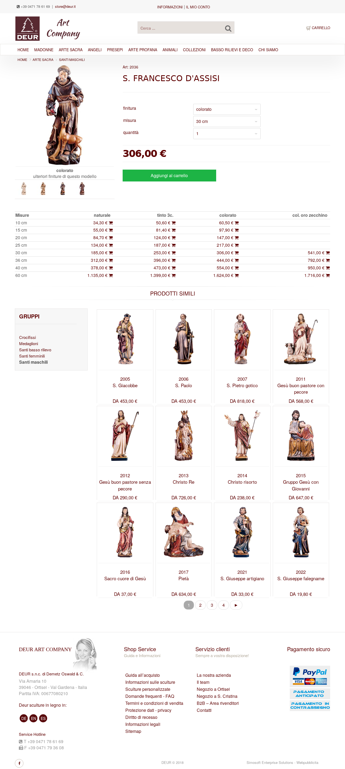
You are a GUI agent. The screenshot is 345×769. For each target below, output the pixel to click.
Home (23, 49)
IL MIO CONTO (198, 6)
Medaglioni (28, 343)
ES (43, 718)
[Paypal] (298, 676)
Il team (203, 682)
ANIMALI (170, 49)
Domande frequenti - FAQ (149, 696)
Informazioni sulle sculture (150, 682)
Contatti (204, 710)
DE (23, 718)
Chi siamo (268, 49)
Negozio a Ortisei (213, 689)
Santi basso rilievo (35, 349)
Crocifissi (27, 337)
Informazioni (170, 6)
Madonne (43, 49)
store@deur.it (65, 6)
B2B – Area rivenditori (218, 703)
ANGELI (95, 49)
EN (33, 718)
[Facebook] (19, 763)
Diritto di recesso (141, 717)
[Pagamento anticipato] (298, 693)
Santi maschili (72, 59)
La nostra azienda (214, 675)
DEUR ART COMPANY (45, 649)
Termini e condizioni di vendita (154, 703)
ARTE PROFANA (142, 49)
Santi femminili (32, 356)
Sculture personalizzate (147, 689)
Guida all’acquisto (142, 675)
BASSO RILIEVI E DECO (232, 49)
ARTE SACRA (70, 49)
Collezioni (194, 49)
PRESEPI (115, 49)
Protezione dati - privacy (148, 710)
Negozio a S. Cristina (217, 696)
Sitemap (133, 731)
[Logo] (47, 28)
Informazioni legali (142, 724)
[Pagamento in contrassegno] (298, 705)
